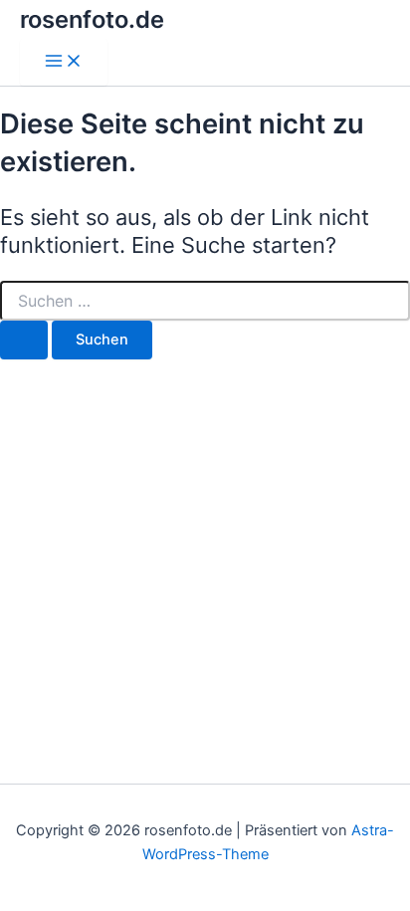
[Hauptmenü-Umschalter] (63, 62)
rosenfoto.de (92, 19)
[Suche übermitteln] (24, 340)
